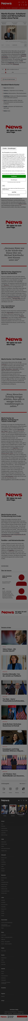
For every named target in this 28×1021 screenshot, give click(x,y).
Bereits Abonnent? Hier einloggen (14, 194)
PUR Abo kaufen (14, 192)
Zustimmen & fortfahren (14, 176)
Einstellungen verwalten (14, 179)
